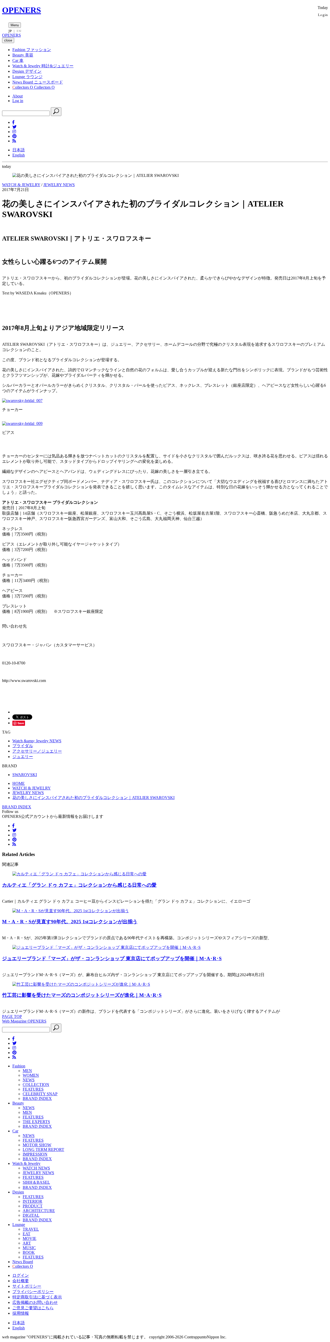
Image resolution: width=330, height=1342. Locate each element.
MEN (27, 1070)
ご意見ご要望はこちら (33, 1308)
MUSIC (29, 1248)
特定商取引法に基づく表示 (37, 1297)
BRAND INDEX (16, 807)
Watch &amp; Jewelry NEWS (36, 741)
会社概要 (20, 1281)
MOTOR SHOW (37, 1145)
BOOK (29, 1252)
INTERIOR (32, 1201)
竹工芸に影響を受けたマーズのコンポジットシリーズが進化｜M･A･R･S (82, 995)
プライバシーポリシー (33, 1291)
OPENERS (21, 10)
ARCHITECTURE (39, 1210)
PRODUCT (33, 1206)
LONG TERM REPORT (43, 1149)
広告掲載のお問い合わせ (35, 1302)
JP (10, 31)
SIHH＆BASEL (36, 1182)
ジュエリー (22, 756)
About (17, 96)
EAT (26, 1234)
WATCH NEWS (36, 1168)
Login (323, 14)
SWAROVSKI (24, 774)
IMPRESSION (35, 1154)
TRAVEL (31, 1229)
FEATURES (33, 1089)
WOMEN (31, 1075)
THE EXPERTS (36, 1121)
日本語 (18, 150)
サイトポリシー (26, 1286)
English (18, 155)
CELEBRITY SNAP (40, 1094)
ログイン (20, 1275)
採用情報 (20, 1313)
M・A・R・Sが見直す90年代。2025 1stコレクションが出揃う (69, 921)
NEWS (29, 1080)
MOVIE (29, 1238)
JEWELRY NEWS (59, 185)
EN (18, 31)
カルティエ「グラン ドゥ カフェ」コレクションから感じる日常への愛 (79, 885)
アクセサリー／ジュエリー (37, 751)
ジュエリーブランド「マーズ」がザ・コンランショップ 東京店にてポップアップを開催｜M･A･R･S (112, 958)
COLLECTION (36, 1084)
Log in (17, 100)
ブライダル (22, 746)
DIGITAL (31, 1215)
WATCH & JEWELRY (21, 185)
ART (27, 1243)
